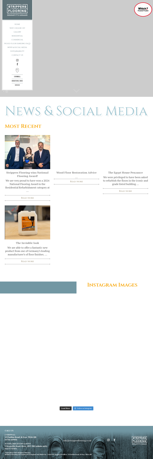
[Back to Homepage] (17, 10)
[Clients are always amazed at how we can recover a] (22, 353)
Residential (17, 36)
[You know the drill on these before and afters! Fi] (22, 311)
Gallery (17, 32)
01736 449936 (11, 439)
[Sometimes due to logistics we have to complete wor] (22, 394)
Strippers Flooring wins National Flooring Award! (27, 174)
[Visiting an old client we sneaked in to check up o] (94, 332)
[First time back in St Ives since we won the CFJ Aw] (94, 311)
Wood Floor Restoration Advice (76, 172)
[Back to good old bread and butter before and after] (58, 311)
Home (17, 24)
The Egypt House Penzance (125, 172)
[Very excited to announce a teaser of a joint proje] (130, 394)
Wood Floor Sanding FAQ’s (17, 43)
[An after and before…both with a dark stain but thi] (130, 374)
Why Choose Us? (17, 28)
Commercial (17, 40)
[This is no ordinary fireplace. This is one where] (94, 394)
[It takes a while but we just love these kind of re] (130, 332)
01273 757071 (11, 448)
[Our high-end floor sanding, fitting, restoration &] (58, 394)
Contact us (17, 55)
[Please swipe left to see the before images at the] (94, 353)
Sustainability (17, 51)
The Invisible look (27, 243)
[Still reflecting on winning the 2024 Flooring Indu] (130, 311)
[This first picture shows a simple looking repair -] (58, 374)
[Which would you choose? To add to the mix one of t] (94, 374)
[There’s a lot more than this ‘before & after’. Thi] (58, 332)
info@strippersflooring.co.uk (77, 440)
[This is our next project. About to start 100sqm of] (22, 374)
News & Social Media (17, 47)
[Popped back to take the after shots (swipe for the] (130, 353)
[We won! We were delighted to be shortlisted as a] (22, 332)
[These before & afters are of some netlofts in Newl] (58, 353)
